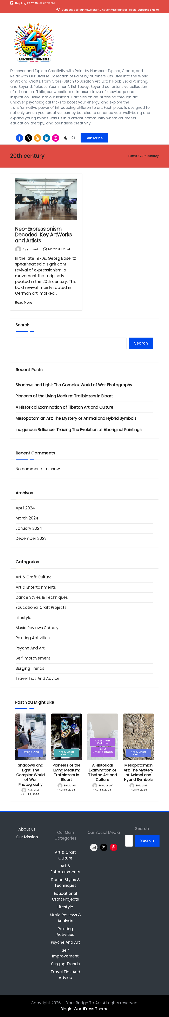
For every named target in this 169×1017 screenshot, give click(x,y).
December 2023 (31, 538)
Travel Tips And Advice (38, 678)
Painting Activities (33, 638)
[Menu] (115, 138)
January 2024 (29, 528)
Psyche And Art (30, 648)
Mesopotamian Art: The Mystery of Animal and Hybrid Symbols (76, 418)
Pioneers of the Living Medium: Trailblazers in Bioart (64, 396)
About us (27, 829)
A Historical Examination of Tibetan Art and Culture (64, 407)
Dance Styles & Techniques (42, 597)
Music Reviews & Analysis (39, 628)
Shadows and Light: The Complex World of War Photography (74, 385)
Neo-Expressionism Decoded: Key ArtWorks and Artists (43, 234)
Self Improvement (33, 658)
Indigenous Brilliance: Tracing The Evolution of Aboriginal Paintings (79, 429)
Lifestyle (23, 618)
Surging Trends (30, 668)
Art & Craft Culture (34, 577)
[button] (94, 137)
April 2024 (25, 508)
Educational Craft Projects (41, 607)
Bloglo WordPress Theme (85, 1009)
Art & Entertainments (36, 587)
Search (22, 325)
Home (132, 156)
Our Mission (27, 837)
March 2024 (27, 518)
